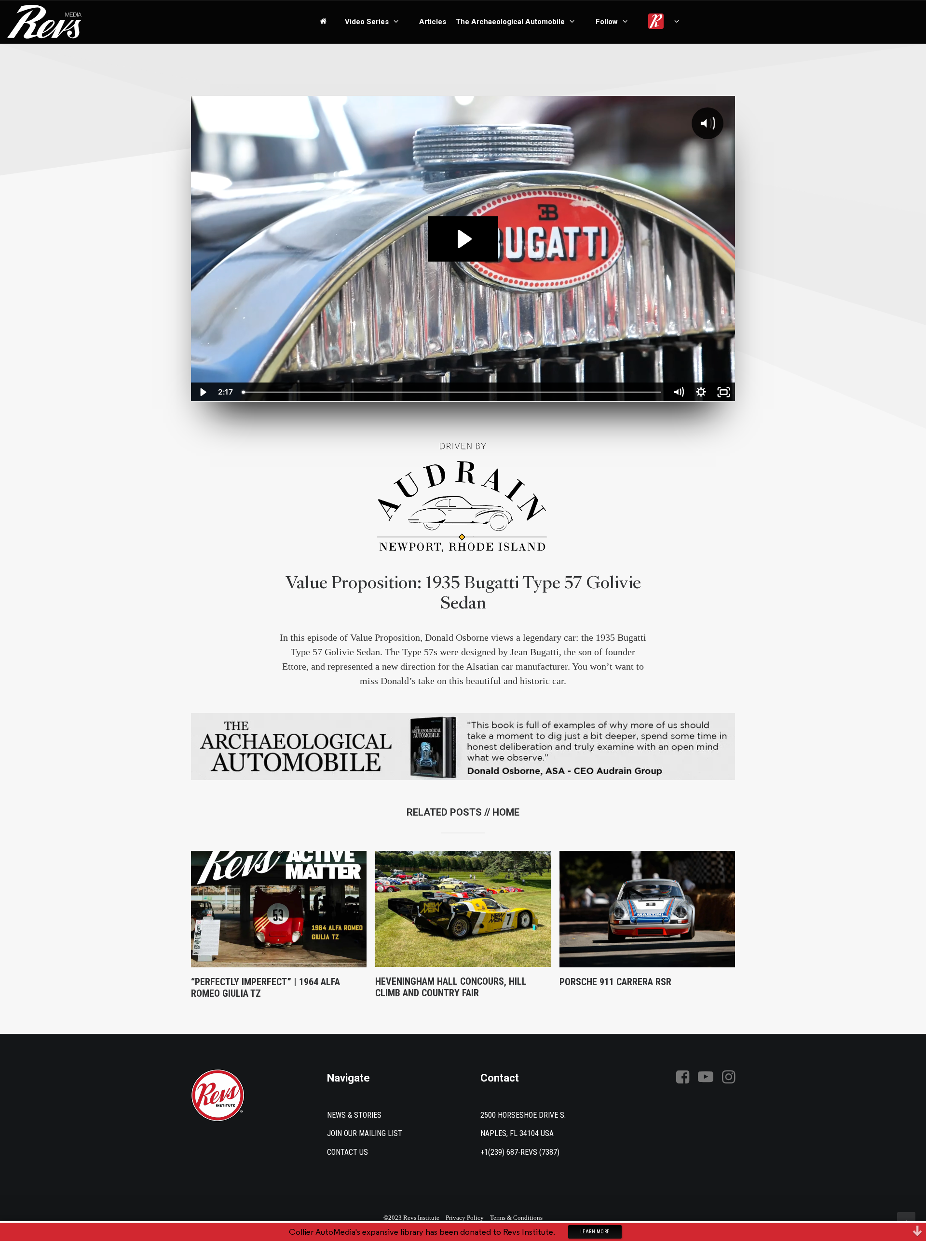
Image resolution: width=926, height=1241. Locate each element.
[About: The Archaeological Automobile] (463, 746)
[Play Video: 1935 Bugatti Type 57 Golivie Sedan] (463, 239)
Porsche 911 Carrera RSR (615, 982)
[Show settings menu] (701, 392)
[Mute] (678, 392)
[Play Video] (202, 392)
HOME (505, 812)
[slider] (453, 392)
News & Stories (354, 1115)
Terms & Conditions (516, 1217)
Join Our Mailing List (364, 1133)
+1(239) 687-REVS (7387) (519, 1152)
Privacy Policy (465, 1217)
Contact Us (347, 1152)
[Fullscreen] (723, 392)
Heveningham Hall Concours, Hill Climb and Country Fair (451, 987)
